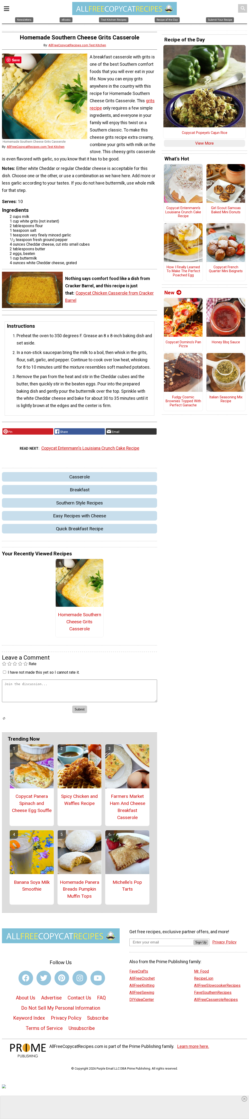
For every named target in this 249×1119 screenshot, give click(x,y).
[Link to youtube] (97, 978)
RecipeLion (203, 978)
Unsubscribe (82, 1028)
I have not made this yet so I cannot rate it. (44, 672)
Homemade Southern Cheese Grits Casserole (79, 622)
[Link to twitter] (43, 978)
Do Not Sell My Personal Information (60, 1008)
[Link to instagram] (79, 978)
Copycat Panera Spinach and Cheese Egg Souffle (32, 803)
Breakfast (79, 490)
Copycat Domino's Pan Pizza (183, 344)
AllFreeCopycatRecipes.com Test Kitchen (77, 45)
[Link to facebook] (25, 978)
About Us (25, 998)
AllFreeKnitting (141, 985)
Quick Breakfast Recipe (79, 529)
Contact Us (79, 998)
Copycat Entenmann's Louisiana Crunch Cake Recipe (90, 448)
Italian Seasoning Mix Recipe (225, 399)
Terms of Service (44, 1028)
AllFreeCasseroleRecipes (216, 999)
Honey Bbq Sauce (226, 342)
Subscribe (97, 1018)
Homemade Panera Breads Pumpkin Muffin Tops (79, 889)
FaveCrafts (138, 971)
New (169, 293)
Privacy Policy (66, 1018)
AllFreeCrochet (142, 978)
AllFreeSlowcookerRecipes (217, 985)
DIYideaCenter (141, 999)
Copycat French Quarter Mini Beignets (226, 269)
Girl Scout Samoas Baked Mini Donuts (226, 210)
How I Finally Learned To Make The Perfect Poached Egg (183, 271)
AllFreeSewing (141, 992)
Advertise (51, 998)
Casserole (79, 477)
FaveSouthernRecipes (212, 992)
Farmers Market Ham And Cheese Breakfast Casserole (127, 806)
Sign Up (200, 942)
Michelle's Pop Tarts (127, 885)
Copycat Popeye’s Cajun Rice (204, 133)
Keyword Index (29, 1018)
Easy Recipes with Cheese (79, 516)
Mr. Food (201, 971)
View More (204, 143)
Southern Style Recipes (79, 503)
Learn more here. (193, 1046)
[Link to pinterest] (61, 978)
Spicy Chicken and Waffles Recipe (79, 799)
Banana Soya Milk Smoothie (32, 885)
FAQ (101, 998)
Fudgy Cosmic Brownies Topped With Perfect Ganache (183, 401)
